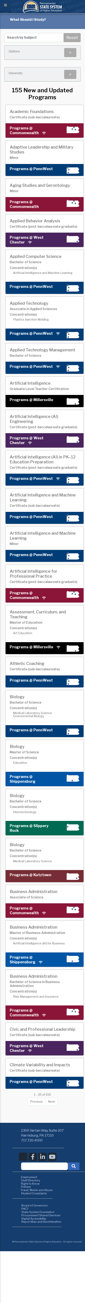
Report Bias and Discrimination (41, 1221)
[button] (73, 1166)
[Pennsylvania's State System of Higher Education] (42, 12)
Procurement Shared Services (40, 1215)
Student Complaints (34, 1193)
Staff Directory (30, 1180)
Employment (29, 1177)
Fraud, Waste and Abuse (37, 1190)
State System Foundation (37, 1212)
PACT (25, 1208)
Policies (26, 1186)
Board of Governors (34, 1205)
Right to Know (30, 1183)
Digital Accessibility (33, 1218)
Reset (72, 37)
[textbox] (44, 1166)
